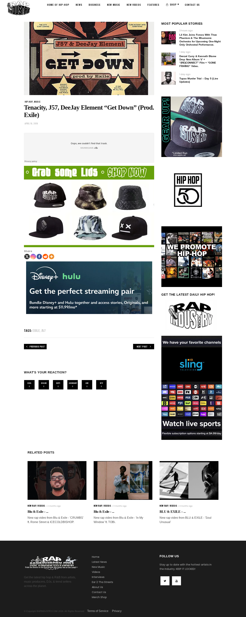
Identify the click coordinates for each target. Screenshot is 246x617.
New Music (98, 567)
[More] (51, 256)
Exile (36, 330)
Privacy (117, 610)
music (37, 101)
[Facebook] (39, 256)
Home (95, 557)
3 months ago (120, 506)
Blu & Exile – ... (38, 511)
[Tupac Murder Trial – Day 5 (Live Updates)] (168, 78)
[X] (27, 256)
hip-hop (29, 101)
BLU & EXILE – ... (173, 511)
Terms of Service (97, 610)
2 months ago (54, 506)
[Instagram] (33, 256)
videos (41, 505)
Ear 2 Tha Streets (102, 582)
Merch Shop (99, 597)
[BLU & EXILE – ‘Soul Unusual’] (189, 480)
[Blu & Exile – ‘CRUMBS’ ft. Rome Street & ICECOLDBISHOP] (57, 480)
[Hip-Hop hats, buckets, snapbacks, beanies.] (89, 206)
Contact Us (99, 592)
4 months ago (186, 506)
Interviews (98, 577)
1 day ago (184, 51)
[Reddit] (45, 256)
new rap (32, 505)
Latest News (99, 562)
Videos (96, 572)
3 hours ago (186, 30)
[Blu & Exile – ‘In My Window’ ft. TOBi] (123, 480)
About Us (97, 587)
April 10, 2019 (31, 123)
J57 (43, 330)
